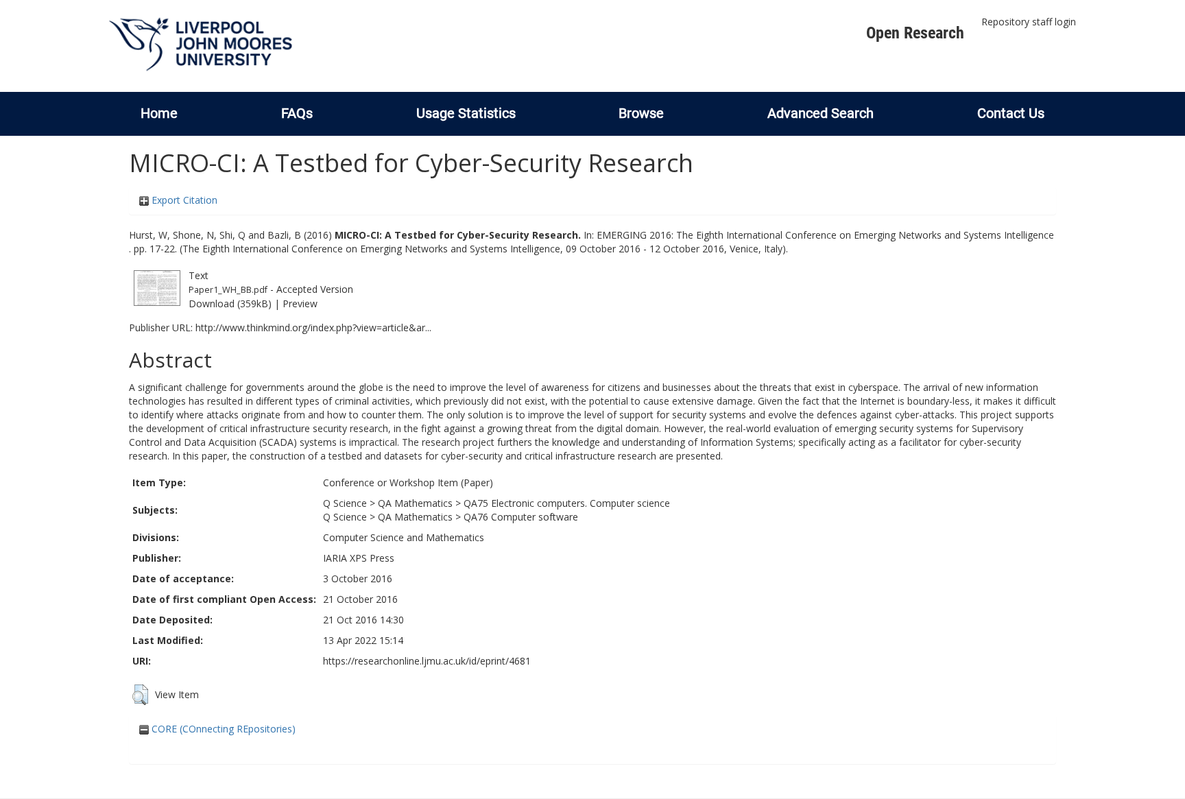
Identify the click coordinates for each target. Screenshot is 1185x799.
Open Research (915, 33)
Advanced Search (820, 113)
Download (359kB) (230, 303)
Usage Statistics (466, 113)
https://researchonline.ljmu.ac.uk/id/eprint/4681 (427, 660)
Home (159, 113)
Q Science (345, 503)
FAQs (297, 113)
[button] (140, 694)
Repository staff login (1028, 21)
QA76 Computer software (521, 516)
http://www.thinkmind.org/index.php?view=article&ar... (313, 327)
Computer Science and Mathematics (403, 537)
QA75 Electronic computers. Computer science (567, 503)
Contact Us (1010, 113)
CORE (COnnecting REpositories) (222, 728)
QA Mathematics (415, 503)
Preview (300, 303)
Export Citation (183, 199)
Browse (641, 113)
